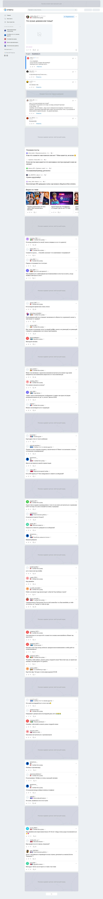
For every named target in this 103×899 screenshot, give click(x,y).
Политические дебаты (40, 514)
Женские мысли (38, 841)
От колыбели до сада (39, 669)
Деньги (38, 175)
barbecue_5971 (31, 168)
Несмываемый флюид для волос (38, 171)
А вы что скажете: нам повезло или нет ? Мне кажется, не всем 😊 (51, 155)
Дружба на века (38, 339)
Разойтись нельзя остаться (41, 537)
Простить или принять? (40, 271)
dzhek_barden (31, 153)
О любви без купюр (37, 17)
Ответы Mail (37, 159)
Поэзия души (37, 436)
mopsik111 (30, 159)
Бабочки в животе (38, 525)
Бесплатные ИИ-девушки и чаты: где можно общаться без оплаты (50, 184)
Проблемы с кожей (40, 168)
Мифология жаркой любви (40, 471)
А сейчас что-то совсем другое (42, 447)
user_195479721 (32, 175)
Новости (37, 181)
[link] (37, 203)
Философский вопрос (39, 798)
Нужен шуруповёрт (33, 177)
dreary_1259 (31, 181)
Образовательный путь (41, 153)
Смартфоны (36, 393)
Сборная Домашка (38, 722)
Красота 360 (36, 732)
